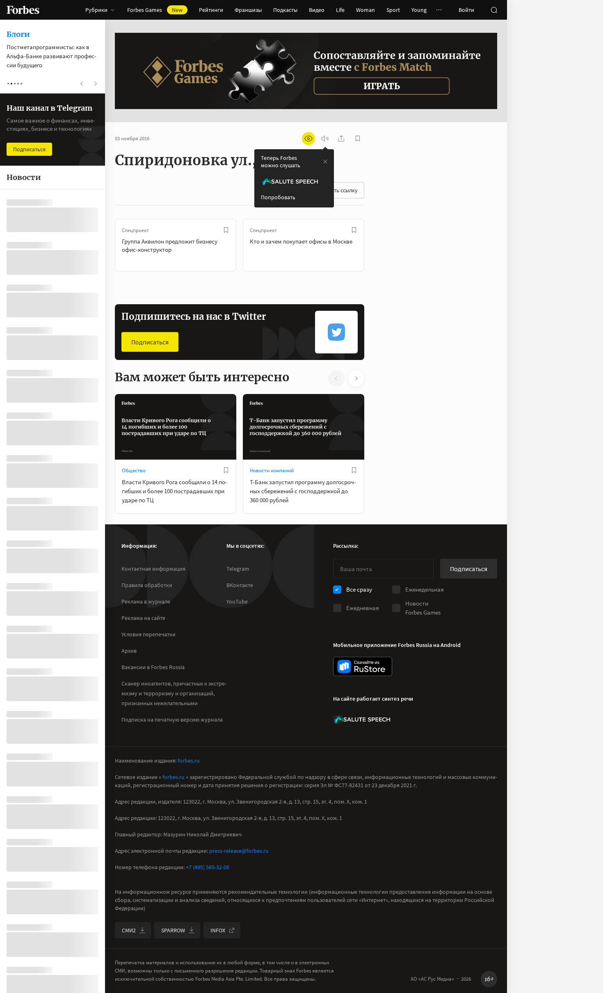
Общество (134, 470)
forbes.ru (189, 760)
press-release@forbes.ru (239, 850)
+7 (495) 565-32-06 (207, 867)
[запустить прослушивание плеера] (324, 138)
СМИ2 (129, 930)
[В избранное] (226, 230)
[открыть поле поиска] (493, 9)
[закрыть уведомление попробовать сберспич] (325, 161)
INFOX (217, 930)
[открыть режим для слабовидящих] (308, 138)
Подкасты (285, 10)
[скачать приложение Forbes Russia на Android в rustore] (362, 666)
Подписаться (150, 342)
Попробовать (278, 197)
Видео (316, 10)
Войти (466, 10)
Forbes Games (155, 10)
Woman (365, 10)
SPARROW (173, 930)
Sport (393, 10)
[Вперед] (377, 245)
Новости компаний (272, 470)
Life (340, 10)
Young (419, 10)
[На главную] (23, 10)
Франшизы (248, 10)
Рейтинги (211, 10)
